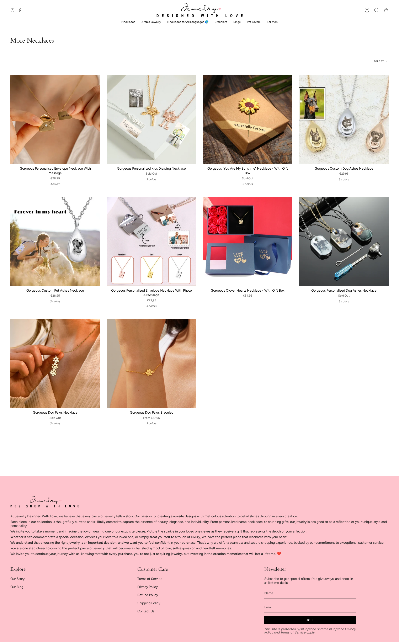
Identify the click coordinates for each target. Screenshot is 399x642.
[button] (376, 10)
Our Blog (16, 587)
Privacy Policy (147, 587)
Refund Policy (147, 595)
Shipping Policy (148, 603)
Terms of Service (149, 579)
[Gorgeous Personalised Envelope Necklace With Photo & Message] (151, 241)
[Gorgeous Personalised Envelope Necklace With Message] (55, 119)
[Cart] (386, 10)
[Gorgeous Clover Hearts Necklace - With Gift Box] (247, 241)
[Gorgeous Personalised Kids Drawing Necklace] (151, 119)
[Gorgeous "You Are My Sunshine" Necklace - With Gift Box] (247, 119)
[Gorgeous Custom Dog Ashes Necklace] (344, 119)
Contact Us (145, 611)
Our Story (17, 579)
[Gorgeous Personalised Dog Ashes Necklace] (344, 241)
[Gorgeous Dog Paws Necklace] (55, 363)
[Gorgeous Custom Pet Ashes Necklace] (55, 241)
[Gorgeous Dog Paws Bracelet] (151, 363)
